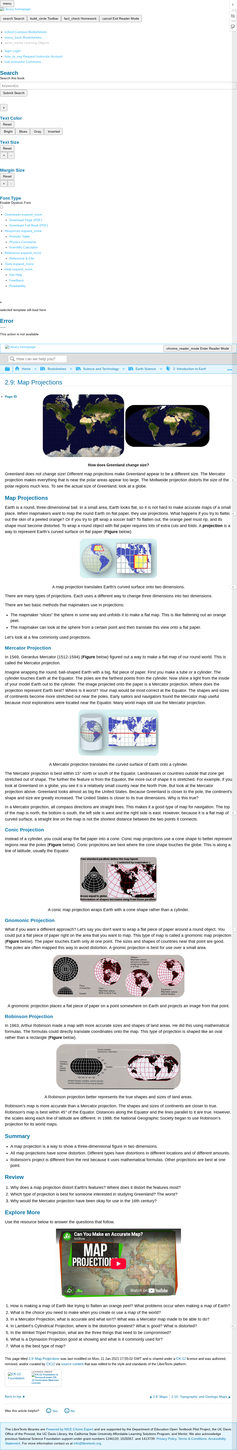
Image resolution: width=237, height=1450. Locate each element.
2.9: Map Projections (43, 1359)
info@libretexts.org (87, 1443)
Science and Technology (101, 369)
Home (26, 369)
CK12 (50, 1364)
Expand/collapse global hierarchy (10, 369)
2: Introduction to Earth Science (196, 369)
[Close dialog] (3, 327)
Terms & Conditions (192, 1439)
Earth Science (146, 369)
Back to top (13, 1396)
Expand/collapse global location (229, 368)
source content (72, 1364)
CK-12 (181, 1359)
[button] (16, 280)
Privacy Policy (166, 1439)
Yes (55, 1411)
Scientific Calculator (23, 247)
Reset (7, 124)
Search (12, 359)
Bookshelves (57, 369)
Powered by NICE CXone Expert (70, 1429)
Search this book (12, 78)
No (73, 1411)
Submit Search (14, 93)
